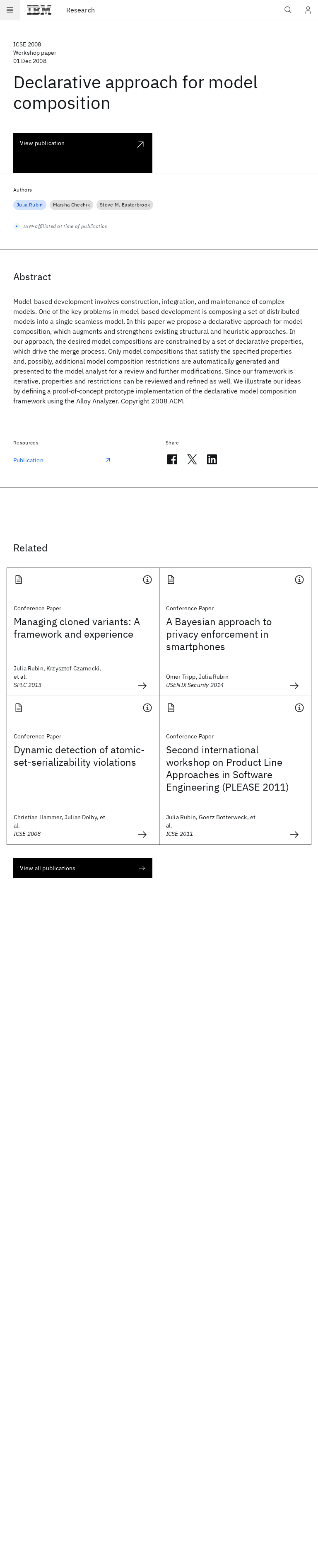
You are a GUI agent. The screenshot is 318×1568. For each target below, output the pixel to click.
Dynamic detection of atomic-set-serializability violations (79, 755)
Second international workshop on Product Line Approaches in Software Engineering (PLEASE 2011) (227, 768)
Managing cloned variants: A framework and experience (77, 627)
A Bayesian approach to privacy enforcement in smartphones (219, 634)
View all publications (47, 868)
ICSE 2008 (27, 44)
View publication (42, 143)
